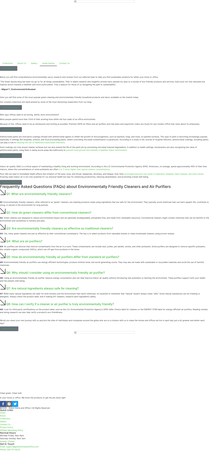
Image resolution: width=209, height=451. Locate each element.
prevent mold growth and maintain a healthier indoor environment (96, 150)
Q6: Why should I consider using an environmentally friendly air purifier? (55, 272)
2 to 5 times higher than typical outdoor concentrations (84, 169)
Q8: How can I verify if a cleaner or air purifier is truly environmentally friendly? (60, 304)
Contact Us (64, 63)
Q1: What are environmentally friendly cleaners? (39, 194)
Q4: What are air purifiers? (24, 241)
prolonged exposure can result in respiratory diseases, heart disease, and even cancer (163, 174)
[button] (104, 193)
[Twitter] (15, 404)
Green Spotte (48, 63)
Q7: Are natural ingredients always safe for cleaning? (42, 288)
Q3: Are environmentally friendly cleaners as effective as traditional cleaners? (59, 228)
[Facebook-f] (3, 404)
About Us (22, 63)
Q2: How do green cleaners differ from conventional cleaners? (48, 212)
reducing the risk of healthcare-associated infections (40, 142)
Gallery (34, 63)
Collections (7, 63)
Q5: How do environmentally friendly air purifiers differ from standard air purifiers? (62, 257)
